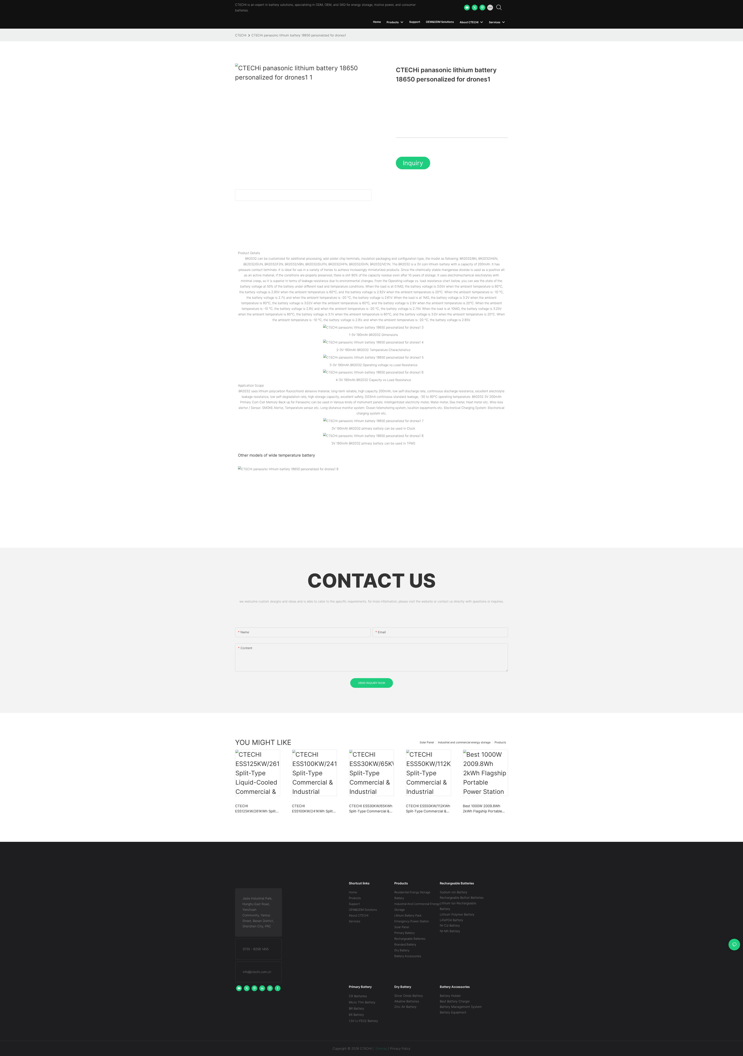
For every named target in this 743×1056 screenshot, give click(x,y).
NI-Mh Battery (450, 931)
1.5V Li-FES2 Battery (363, 1021)
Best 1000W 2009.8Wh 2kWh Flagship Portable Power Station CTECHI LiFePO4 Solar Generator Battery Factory (483, 809)
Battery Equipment (453, 1012)
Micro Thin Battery (362, 1002)
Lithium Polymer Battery (457, 914)
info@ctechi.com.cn (257, 972)
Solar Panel (427, 742)
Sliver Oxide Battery (408, 996)
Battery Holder (450, 996)
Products (500, 742)
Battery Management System (461, 1007)
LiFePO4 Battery (451, 920)
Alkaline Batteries (406, 1001)
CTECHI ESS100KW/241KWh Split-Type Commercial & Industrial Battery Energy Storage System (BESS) (313, 809)
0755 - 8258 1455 (256, 949)
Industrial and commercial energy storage (464, 742)
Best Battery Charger (455, 1001)
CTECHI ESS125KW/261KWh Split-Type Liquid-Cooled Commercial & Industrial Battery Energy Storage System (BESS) (256, 809)
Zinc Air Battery (405, 1007)
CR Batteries (358, 996)
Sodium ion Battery (453, 892)
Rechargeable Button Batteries (462, 897)
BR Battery (356, 1008)
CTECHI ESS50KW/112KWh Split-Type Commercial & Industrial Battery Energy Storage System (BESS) (428, 809)
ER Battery (356, 1015)
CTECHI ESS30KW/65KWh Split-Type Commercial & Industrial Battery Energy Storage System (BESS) (370, 809)
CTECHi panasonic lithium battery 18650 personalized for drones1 (299, 35)
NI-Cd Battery (450, 925)
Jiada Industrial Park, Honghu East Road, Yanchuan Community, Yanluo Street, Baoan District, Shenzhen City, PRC (258, 912)
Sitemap (380, 1048)
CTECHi (241, 35)
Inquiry (413, 163)
